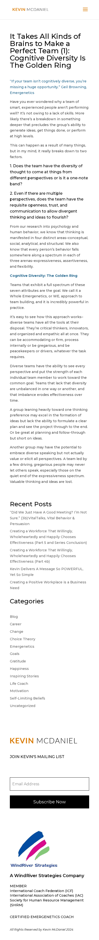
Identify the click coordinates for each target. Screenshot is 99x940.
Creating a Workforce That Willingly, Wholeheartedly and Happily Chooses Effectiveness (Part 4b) (43, 556)
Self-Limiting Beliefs (27, 698)
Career (15, 624)
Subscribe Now (49, 802)
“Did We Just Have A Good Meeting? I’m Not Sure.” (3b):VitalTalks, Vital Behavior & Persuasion (48, 518)
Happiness (19, 669)
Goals (14, 654)
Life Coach (19, 683)
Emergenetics (22, 646)
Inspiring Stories (24, 676)
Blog (14, 616)
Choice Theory (22, 639)
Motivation (19, 691)
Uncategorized (22, 706)
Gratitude (18, 661)
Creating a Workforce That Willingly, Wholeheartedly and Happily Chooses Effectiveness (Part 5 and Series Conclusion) (48, 537)
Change (16, 631)
